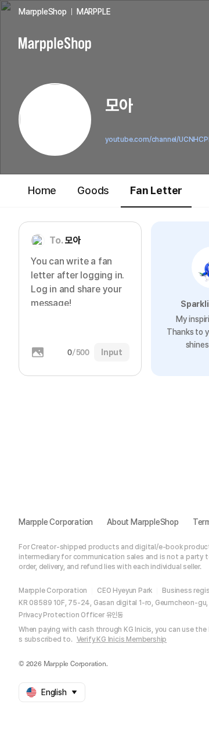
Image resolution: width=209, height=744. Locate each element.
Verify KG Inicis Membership (122, 639)
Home (42, 190)
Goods (93, 190)
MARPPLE (94, 11)
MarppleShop (43, 11)
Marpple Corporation (56, 522)
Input (111, 352)
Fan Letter (156, 190)
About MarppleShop (143, 522)
